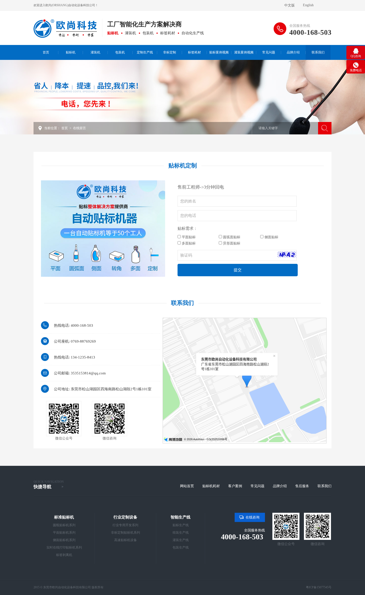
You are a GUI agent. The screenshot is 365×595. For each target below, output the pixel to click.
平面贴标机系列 (64, 532)
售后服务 (302, 486)
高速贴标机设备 (125, 540)
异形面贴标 (231, 243)
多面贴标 (188, 243)
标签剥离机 (64, 555)
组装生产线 (181, 532)
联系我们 (324, 486)
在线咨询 (252, 517)
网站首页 (187, 486)
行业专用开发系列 (125, 525)
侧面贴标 (270, 237)
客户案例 (235, 486)
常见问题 (257, 486)
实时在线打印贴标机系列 (64, 547)
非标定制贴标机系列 (125, 532)
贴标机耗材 (211, 486)
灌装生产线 (181, 540)
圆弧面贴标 (231, 237)
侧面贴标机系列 (64, 540)
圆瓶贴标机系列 (64, 525)
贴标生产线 (181, 525)
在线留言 (79, 128)
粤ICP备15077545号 (318, 587)
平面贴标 (188, 237)
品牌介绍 (280, 486)
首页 (64, 128)
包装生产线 (181, 547)
